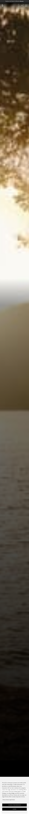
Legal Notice (12, 799)
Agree (14, 809)
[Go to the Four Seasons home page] (2, 4)
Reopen (21, 1)
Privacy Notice (6, 799)
